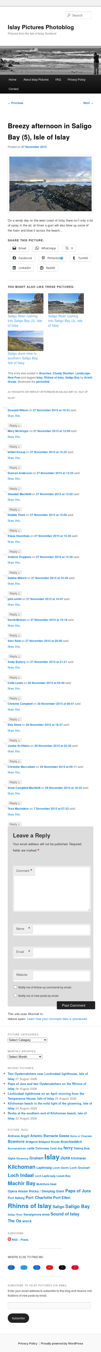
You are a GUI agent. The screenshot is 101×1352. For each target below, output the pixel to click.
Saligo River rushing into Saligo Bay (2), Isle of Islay (65, 321)
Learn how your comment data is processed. (57, 1018)
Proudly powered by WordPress (62, 1343)
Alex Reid (14, 641)
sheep (46, 1214)
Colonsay (42, 1148)
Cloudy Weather (63, 373)
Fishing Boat (82, 1148)
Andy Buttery (17, 662)
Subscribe (18, 1318)
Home (12, 79)
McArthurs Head (46, 1184)
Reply (15, 425)
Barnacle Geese (56, 1135)
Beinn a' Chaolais (81, 1136)
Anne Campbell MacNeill (24, 788)
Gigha (11, 1158)
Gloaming (22, 1158)
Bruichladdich (71, 1141)
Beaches (45, 373)
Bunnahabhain (17, 1148)
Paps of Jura (78, 1190)
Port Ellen (61, 1197)
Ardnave (14, 1136)
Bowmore (16, 1141)
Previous (15, 103)
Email (23, 951)
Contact (14, 89)
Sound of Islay (64, 1214)
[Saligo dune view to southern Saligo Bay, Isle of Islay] (25, 341)
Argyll (25, 1136)
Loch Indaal (21, 1175)
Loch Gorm (61, 1168)
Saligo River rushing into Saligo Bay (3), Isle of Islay (25, 321)
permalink (43, 381)
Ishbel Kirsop (16, 452)
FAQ (58, 79)
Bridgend (32, 1142)
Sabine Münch (17, 578)
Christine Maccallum (21, 767)
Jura (65, 1158)
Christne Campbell (20, 703)
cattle (31, 1148)
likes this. (14, 415)
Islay (39, 377)
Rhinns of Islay (54, 377)
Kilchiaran (78, 1158)
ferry (68, 1148)
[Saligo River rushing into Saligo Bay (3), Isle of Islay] (25, 303)
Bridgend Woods (49, 1142)
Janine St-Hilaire (19, 746)
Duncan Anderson (20, 473)
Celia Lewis (15, 683)
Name (23, 928)
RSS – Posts (19, 1240)
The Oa (14, 1220)
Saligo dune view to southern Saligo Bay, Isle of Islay (23, 358)
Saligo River (15, 1214)
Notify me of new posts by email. (38, 996)
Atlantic (36, 1135)
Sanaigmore (32, 1214)
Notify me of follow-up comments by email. (45, 987)
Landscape (82, 373)
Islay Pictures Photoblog (41, 27)
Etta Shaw (14, 724)
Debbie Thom (16, 515)
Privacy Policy (76, 79)
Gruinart (36, 1158)
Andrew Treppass (19, 557)
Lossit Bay (63, 1176)
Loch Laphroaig (45, 1176)
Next (88, 103)
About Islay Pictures (36, 79)
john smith (15, 599)
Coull (53, 1148)
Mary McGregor (18, 431)
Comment (24, 870)
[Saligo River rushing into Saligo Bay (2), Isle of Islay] (66, 303)
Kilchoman (21, 1166)
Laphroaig (44, 1167)
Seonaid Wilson (18, 410)
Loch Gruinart (80, 1167)
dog (60, 1148)
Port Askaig (16, 1197)
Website (21, 974)
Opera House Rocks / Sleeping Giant (36, 1191)
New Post (14, 377)
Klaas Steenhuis (19, 536)
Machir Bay (21, 1183)
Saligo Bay (72, 377)
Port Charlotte (39, 1197)
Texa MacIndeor (18, 808)
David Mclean (17, 620)
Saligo (58, 1206)
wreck (27, 1221)
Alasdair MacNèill (19, 494)
